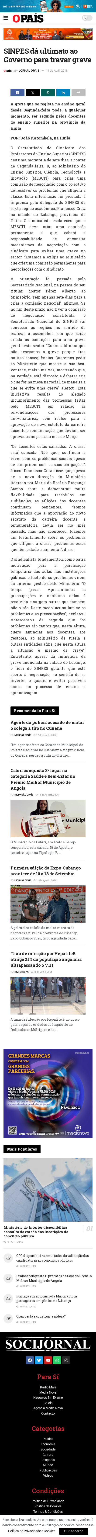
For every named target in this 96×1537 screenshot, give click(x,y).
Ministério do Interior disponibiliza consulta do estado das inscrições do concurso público (35, 1231)
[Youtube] (48, 1360)
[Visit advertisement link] (48, 37)
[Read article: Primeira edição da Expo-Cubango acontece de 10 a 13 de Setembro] (48, 904)
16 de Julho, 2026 (42, 971)
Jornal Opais (29, 70)
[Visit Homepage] (28, 18)
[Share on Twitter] (33, 92)
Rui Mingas (22, 971)
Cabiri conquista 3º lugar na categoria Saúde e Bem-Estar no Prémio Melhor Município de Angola (42, 779)
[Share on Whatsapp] (48, 92)
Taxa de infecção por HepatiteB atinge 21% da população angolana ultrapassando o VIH (46, 959)
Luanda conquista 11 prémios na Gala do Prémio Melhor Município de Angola (54, 1278)
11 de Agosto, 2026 (46, 880)
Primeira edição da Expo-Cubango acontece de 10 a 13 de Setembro (45, 870)
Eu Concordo (73, 1531)
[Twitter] (39, 1360)
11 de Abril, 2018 (57, 70)
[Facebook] (30, 1360)
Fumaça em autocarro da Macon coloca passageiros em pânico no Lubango (46, 1298)
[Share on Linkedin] (63, 92)
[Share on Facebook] (17, 92)
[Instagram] (66, 1360)
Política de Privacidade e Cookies (31, 1531)
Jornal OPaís (23, 735)
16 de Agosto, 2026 (48, 794)
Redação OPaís (24, 794)
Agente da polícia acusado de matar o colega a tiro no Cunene (47, 725)
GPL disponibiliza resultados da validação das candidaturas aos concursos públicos (52, 1257)
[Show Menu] (5, 18)
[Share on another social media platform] (79, 92)
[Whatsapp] (57, 1360)
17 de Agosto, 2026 (46, 735)
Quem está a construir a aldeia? (40, 1316)
